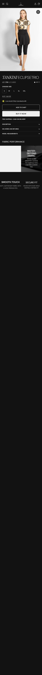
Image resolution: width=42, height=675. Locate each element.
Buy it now (21, 114)
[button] (7, 4)
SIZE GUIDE (6, 96)
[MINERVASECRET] (21, 4)
